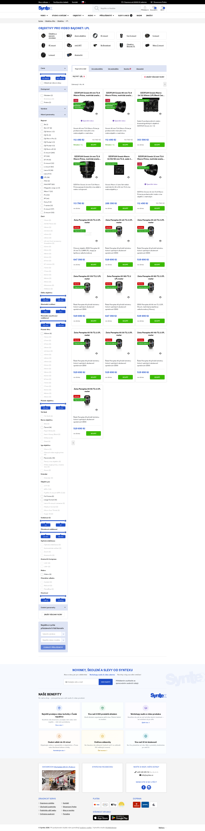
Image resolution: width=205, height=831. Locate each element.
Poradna (66, 814)
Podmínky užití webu (48, 810)
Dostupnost (45, 89)
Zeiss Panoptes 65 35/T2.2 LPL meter (119, 333)
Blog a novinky (68, 810)
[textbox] (49, 633)
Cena (43, 68)
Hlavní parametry (47, 114)
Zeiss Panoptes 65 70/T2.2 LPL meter (87, 333)
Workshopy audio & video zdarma (102, 674)
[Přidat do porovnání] (96, 113)
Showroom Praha (69, 806)
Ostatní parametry (48, 607)
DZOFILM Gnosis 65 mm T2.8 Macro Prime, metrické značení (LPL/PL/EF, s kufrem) (87, 93)
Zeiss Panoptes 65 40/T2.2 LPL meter (119, 221)
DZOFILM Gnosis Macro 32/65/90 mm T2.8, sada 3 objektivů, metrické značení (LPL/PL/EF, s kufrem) (119, 157)
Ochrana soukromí (47, 814)
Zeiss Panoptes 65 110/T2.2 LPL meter (150, 333)
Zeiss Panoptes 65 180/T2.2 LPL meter (119, 277)
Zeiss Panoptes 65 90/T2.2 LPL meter (151, 277)
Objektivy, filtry (50, 21)
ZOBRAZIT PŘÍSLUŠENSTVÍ (53, 647)
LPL (81, 76)
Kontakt (75, 2)
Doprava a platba (47, 803)
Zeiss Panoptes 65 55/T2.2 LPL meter (87, 390)
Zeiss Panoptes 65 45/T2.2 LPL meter (151, 221)
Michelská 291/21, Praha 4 (64, 766)
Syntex (40, 21)
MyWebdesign (110, 827)
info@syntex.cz (147, 775)
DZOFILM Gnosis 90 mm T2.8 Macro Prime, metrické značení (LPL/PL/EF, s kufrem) (119, 93)
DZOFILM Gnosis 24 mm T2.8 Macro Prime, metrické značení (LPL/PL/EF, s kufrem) (87, 157)
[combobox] (53, 634)
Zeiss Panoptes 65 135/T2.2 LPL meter (87, 277)
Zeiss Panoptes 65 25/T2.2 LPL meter (87, 221)
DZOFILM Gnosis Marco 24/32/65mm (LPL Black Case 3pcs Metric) (151, 93)
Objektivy (60, 21)
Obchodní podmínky (48, 806)
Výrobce (44, 108)
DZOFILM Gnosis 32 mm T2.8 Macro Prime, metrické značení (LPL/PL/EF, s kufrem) (151, 157)
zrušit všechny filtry (53, 614)
